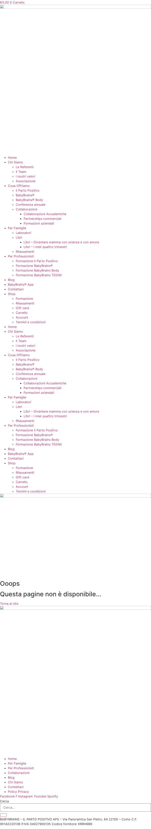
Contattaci (16, 289)
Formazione (24, 298)
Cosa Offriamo (19, 186)
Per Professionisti (21, 256)
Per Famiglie (17, 228)
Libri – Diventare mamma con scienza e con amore (61, 242)
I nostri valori (25, 176)
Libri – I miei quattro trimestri (45, 247)
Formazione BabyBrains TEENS (39, 275)
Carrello (22, 313)
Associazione (25, 181)
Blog (11, 280)
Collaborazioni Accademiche (45, 214)
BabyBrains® (25, 195)
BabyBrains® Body (29, 200)
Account (22, 317)
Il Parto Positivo (28, 190)
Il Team (21, 172)
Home (12, 157)
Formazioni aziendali (39, 223)
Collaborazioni (26, 209)
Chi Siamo (15, 162)
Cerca (4, 801)
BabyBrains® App (21, 284)
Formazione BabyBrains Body (37, 270)
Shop (12, 294)
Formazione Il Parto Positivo (37, 261)
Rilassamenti (25, 251)
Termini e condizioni (31, 322)
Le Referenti (25, 167)
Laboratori (23, 233)
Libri (19, 237)
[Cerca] (3, 815)
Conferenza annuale (30, 204)
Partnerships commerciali (42, 219)
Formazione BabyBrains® (34, 266)
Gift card (22, 308)
